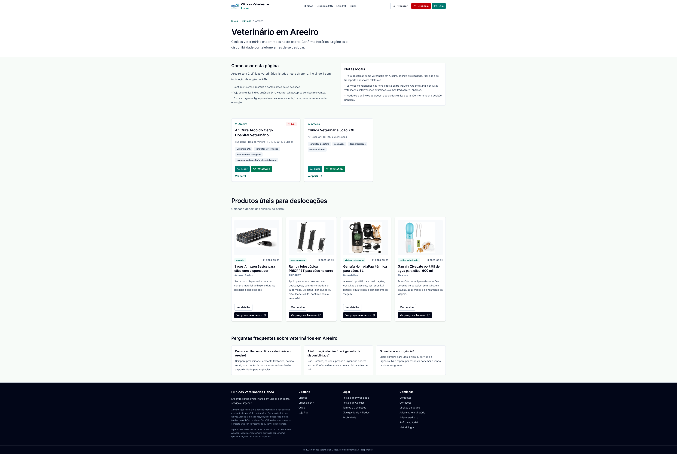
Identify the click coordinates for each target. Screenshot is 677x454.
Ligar (244, 168)
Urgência (423, 5)
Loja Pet (341, 5)
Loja (441, 5)
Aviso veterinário (409, 417)
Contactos (405, 397)
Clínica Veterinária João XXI (331, 130)
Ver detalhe (243, 307)
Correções (405, 402)
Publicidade (349, 417)
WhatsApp (263, 168)
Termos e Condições (354, 407)
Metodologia (407, 427)
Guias (352, 5)
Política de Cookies (353, 402)
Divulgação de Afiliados (356, 412)
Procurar (402, 5)
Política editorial (409, 422)
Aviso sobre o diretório (412, 412)
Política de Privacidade (356, 397)
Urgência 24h (325, 5)
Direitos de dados (410, 407)
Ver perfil (240, 175)
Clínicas (308, 5)
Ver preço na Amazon (249, 315)
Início (234, 20)
